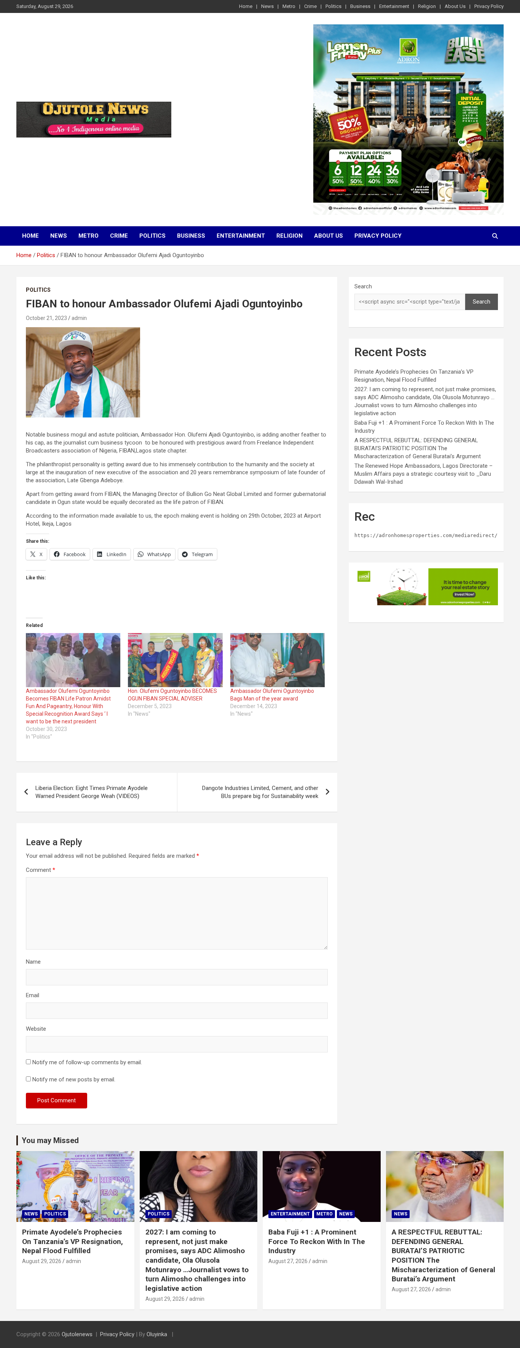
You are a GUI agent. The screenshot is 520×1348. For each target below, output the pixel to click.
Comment (40, 870)
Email (32, 995)
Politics (333, 6)
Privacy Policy (489, 6)
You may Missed (50, 1140)
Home (245, 6)
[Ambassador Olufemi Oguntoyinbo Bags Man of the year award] (277, 660)
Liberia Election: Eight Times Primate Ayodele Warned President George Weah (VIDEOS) (91, 792)
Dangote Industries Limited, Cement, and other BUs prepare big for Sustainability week (260, 792)
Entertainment (394, 6)
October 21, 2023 (46, 318)
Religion (427, 6)
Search (363, 286)
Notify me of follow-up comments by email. (87, 1062)
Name (33, 961)
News (267, 6)
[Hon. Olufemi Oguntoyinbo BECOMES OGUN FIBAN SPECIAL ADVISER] (175, 660)
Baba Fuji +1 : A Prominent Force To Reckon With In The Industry (316, 1241)
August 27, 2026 (288, 1261)
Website (36, 1028)
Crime (310, 6)
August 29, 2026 (41, 1261)
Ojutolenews (77, 1334)
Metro (288, 6)
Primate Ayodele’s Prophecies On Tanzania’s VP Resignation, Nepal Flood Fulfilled (72, 1241)
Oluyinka (158, 1334)
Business (360, 6)
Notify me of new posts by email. (73, 1079)
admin (79, 318)
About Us (455, 6)
